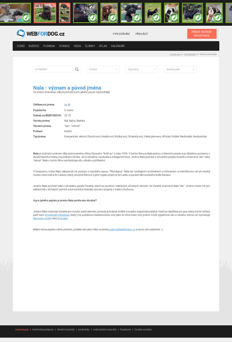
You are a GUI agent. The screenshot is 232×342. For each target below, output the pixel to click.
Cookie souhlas (143, 329)
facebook (125, 329)
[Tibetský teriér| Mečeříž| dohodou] (171, 13)
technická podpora (42, 329)
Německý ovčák (42, 218)
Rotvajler (63, 218)
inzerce (34, 46)
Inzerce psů (175, 54)
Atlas (103, 46)
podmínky (84, 329)
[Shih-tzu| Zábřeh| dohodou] (214, 13)
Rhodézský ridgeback (57, 215)
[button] (103, 69)
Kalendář (118, 46)
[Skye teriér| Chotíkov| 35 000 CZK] (131, 13)
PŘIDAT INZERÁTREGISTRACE (202, 33)
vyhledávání (121, 34)
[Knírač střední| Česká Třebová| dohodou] (85, 13)
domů (21, 46)
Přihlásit (142, 34)
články (90, 46)
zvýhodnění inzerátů (104, 329)
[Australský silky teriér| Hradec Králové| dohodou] (153, 13)
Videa (77, 46)
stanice (64, 46)
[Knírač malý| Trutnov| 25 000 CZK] (64, 13)
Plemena (49, 46)
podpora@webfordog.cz (121, 229)
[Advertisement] (121, 275)
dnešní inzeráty (66, 329)
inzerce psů (22, 329)
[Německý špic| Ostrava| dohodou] (45, 13)
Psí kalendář (190, 54)
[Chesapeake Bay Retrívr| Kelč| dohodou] (109, 13)
